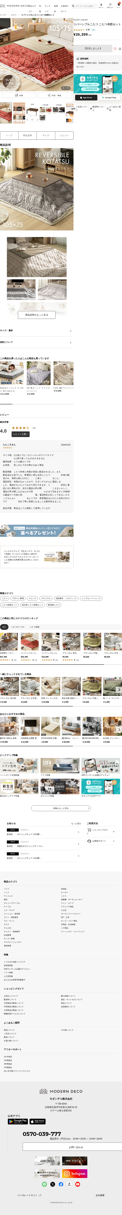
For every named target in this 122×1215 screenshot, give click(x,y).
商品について (9, 1030)
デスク (6, 924)
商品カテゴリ (32, 8)
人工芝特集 (8, 976)
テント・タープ (67, 903)
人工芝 (63, 910)
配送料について (98, 108)
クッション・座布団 (12, 914)
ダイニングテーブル (12, 903)
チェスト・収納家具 (12, 931)
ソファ (6, 888)
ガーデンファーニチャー (71, 914)
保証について (66, 1003)
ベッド (6, 892)
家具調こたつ (54, 605)
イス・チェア (9, 910)
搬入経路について (68, 996)
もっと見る (76, 823)
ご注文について (81, 108)
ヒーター (64, 892)
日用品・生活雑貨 (68, 924)
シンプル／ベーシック (91, 598)
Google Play (110, 98)
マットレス (8, 896)
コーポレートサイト (27, 1195)
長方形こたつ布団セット (32, 605)
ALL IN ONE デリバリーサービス (17, 1071)
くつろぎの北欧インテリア (14, 962)
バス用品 (64, 928)
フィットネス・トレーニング (72, 931)
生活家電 (7, 935)
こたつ (13, 15)
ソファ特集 (8, 972)
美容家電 (7, 945)
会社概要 (100, 1195)
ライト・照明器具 (11, 917)
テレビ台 (7, 928)
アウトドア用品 (67, 906)
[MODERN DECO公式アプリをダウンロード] (98, 83)
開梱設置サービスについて (14, 1013)
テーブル (7, 906)
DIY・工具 (65, 917)
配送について (9, 1037)
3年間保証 (8, 1064)
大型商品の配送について (14, 1003)
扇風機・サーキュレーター (71, 899)
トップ (3, 15)
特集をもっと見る (61, 808)
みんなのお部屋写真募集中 (14, 979)
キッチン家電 (9, 938)
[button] (119, 646)
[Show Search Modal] (73, 6)
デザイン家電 (18, 598)
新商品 (56, 8)
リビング (32, 598)
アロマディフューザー (13, 942)
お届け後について (11, 1040)
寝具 (5, 899)
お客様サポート (65, 8)
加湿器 (63, 888)
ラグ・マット (9, 921)
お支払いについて (11, 996)
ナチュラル (46, 598)
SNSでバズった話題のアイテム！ (17, 969)
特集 (40, 8)
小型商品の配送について (14, 1010)
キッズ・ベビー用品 (69, 921)
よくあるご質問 (115, 108)
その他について (67, 1030)
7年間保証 (8, 1067)
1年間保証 (8, 1060)
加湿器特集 (8, 965)
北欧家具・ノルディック (66, 598)
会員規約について (68, 1006)
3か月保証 (8, 1056)
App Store (87, 98)
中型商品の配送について (14, 1006)
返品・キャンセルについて (71, 999)
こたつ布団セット (9, 605)
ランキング (47, 8)
